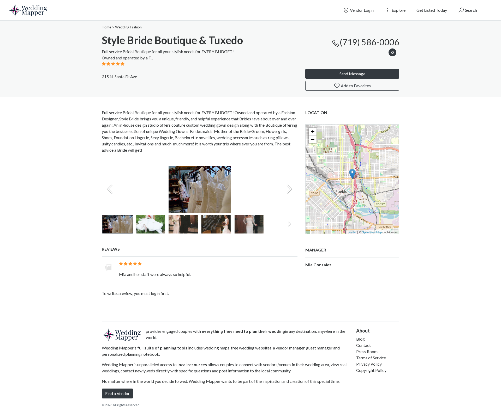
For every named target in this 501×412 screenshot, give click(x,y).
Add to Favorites (355, 85)
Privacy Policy (369, 363)
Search (470, 10)
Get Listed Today (431, 10)
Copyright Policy (371, 370)
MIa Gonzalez (318, 264)
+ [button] (312, 131)
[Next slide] (289, 189)
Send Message (352, 73)
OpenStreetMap (372, 232)
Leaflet (352, 232)
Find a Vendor (117, 393)
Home (106, 27)
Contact (363, 345)
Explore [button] (398, 10)
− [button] (312, 139)
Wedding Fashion (128, 27)
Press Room (367, 351)
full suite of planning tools (162, 347)
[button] (392, 51)
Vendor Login (361, 10)
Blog (360, 338)
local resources (192, 364)
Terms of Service (371, 357)
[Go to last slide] (110, 224)
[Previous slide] (110, 189)
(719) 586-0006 (369, 42)
